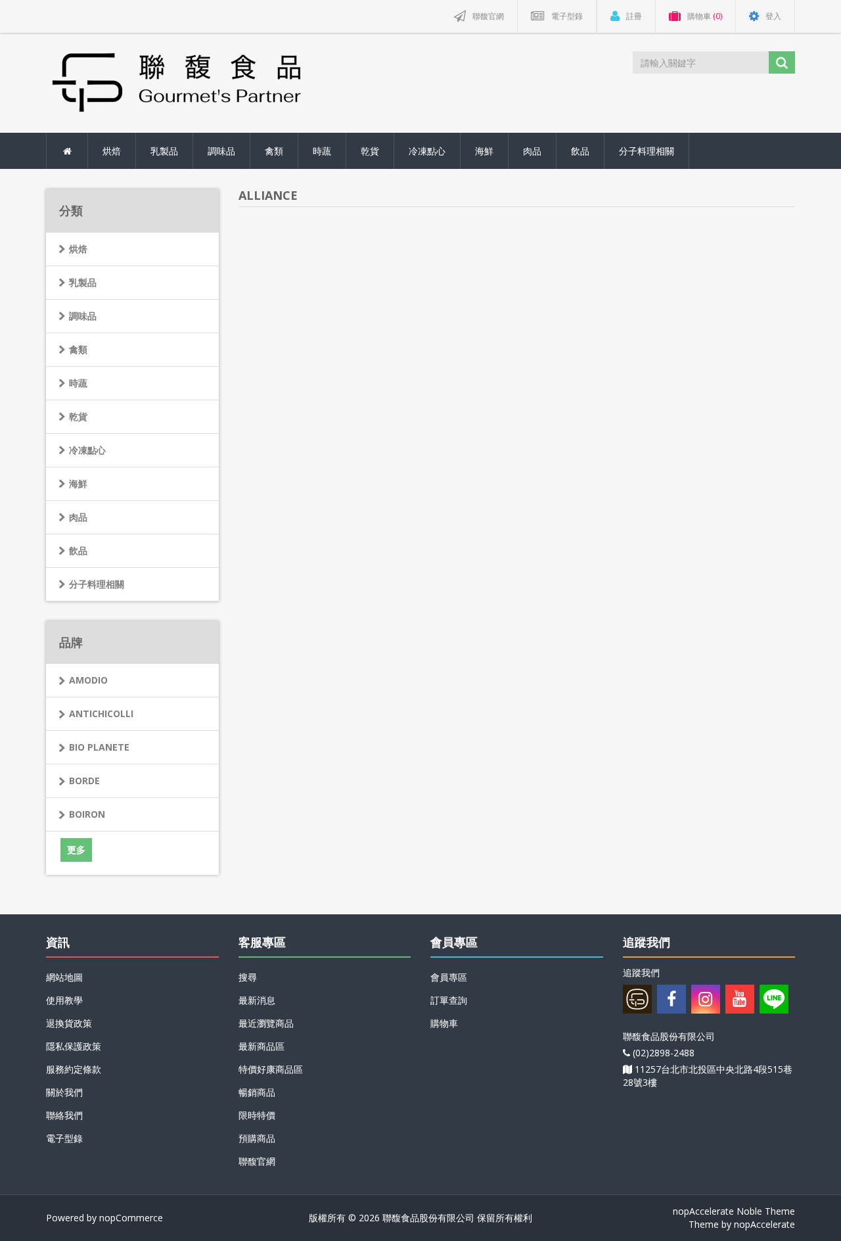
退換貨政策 (69, 1023)
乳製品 (83, 282)
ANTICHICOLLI (101, 713)
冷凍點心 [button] (427, 151)
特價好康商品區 (271, 1069)
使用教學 (64, 1000)
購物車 (444, 1023)
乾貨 (78, 416)
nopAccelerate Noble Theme (734, 1211)
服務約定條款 (73, 1069)
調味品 (83, 316)
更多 (76, 849)
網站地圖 (64, 977)
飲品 (78, 550)
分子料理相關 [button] (646, 151)
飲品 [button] (580, 151)
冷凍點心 (87, 450)
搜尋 (248, 977)
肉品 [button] (532, 151)
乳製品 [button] (164, 151)
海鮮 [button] (484, 151)
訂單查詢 (448, 1000)
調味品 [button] (221, 151)
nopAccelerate (764, 1224)
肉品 (78, 517)
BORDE (84, 780)
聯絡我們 (64, 1115)
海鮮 (78, 483)
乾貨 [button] (370, 151)
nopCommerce (131, 1217)
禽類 (78, 349)
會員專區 (448, 977)
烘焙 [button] (111, 151)
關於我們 (64, 1092)
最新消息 (257, 1000)
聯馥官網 (257, 1161)
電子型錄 (64, 1138)
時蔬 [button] (322, 151)
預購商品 (257, 1138)
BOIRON (87, 814)
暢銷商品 (257, 1092)
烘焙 (78, 249)
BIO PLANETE (99, 747)
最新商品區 (261, 1046)
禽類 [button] (274, 151)
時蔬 (78, 383)
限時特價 (257, 1115)
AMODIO (88, 680)
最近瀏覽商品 (266, 1023)
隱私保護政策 (73, 1046)
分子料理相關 (96, 584)
